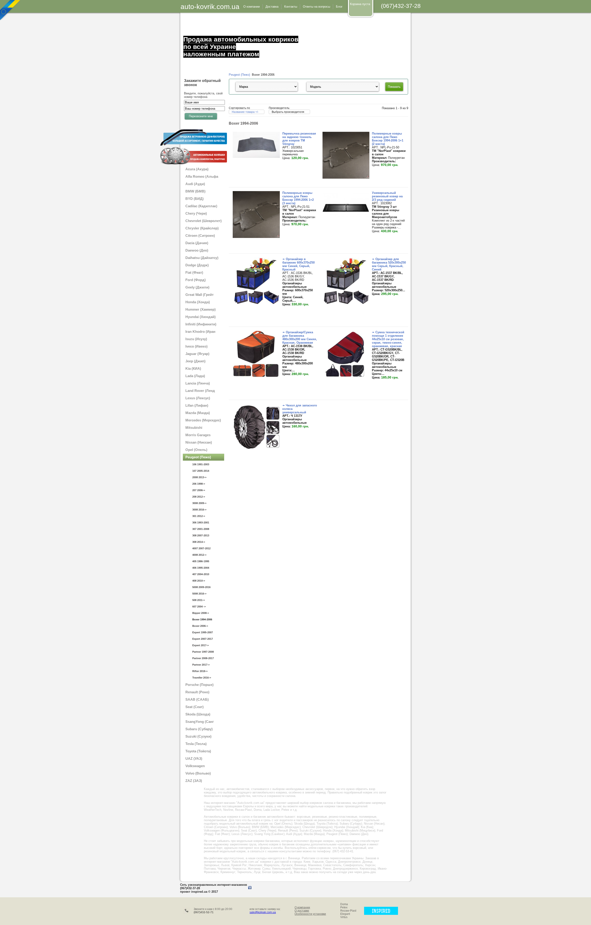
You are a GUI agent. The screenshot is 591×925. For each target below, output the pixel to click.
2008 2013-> (199, 477)
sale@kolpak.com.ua (263, 912)
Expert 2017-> (200, 645)
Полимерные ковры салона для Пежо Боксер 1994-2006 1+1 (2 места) (387, 139)
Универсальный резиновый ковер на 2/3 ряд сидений (387, 196)
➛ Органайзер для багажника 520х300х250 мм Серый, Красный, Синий (389, 264)
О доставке (302, 910)
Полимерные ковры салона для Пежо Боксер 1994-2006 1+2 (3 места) (298, 198)
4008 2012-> (199, 554)
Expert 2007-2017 (202, 638)
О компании (302, 907)
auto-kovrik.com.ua (210, 6)
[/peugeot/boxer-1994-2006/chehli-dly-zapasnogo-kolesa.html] (256, 449)
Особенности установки (310, 914)
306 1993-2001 (200, 522)
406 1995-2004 (200, 567)
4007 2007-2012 (201, 548)
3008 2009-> (199, 503)
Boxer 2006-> (200, 626)
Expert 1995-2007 (202, 632)
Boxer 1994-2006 (202, 619)
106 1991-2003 (200, 464)
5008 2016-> (199, 593)
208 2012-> (198, 496)
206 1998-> (198, 483)
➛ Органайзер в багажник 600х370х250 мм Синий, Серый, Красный (298, 264)
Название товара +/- (245, 112)
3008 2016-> (199, 509)
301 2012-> (198, 516)
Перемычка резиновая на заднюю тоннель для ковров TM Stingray (299, 139)
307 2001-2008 (200, 529)
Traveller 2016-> (201, 677)
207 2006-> (198, 490)
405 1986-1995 (200, 561)
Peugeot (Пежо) (239, 74)
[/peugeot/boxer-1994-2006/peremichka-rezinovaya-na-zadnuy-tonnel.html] (256, 157)
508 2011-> (198, 600)
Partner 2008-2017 (203, 658)
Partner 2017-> (201, 664)
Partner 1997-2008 (203, 651)
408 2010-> (198, 580)
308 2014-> (198, 542)
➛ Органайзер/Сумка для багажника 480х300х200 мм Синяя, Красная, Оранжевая (299, 337)
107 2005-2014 (200, 470)
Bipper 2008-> (200, 613)
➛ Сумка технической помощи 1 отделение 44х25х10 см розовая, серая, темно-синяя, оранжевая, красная (388, 339)
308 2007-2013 (200, 535)
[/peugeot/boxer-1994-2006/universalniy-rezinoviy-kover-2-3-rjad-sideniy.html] (346, 216)
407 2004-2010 (200, 574)
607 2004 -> (199, 606)
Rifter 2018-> (200, 671)
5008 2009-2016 (201, 587)
